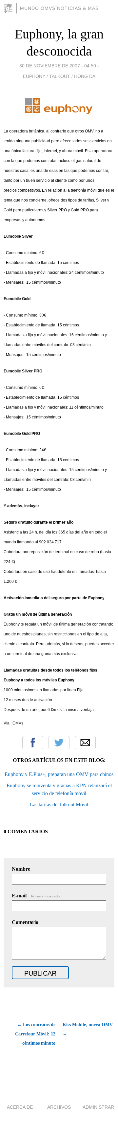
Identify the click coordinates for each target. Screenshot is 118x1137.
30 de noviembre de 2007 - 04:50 (57, 65)
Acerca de (20, 1107)
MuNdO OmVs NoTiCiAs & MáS (59, 8)
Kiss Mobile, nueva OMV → (88, 1029)
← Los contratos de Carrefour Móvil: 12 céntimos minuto (35, 1034)
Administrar (98, 1107)
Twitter (59, 742)
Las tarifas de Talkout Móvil (59, 804)
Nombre (21, 869)
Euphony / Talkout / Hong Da (59, 76)
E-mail (36, 895)
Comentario (25, 922)
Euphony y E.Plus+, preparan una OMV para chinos (59, 774)
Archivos (59, 1107)
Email (85, 742)
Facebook (32, 742)
